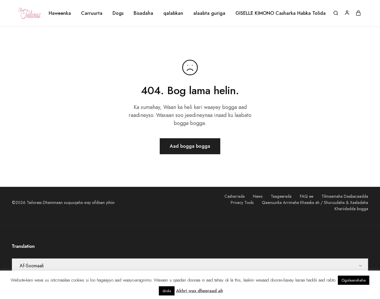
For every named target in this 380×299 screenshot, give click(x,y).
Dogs (118, 13)
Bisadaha (143, 13)
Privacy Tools (242, 202)
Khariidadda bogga (351, 209)
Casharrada (234, 196)
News (257, 196)
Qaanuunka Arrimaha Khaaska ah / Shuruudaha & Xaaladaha (315, 202)
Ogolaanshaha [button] (353, 280)
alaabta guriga (209, 13)
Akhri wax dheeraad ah (199, 290)
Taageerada (281, 196)
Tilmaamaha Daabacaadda (345, 196)
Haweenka (60, 13)
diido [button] (166, 291)
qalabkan (173, 13)
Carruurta (91, 13)
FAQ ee (306, 196)
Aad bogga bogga (190, 146)
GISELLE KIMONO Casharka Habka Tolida (280, 13)
